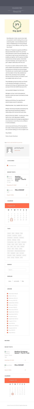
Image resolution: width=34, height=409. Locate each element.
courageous (10, 237)
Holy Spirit (15, 142)
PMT (8, 253)
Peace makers (10, 250)
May (11, 332)
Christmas (15, 235)
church (8, 142)
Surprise (17, 257)
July (11, 323)
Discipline (22, 237)
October (12, 316)
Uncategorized (20, 10)
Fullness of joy (10, 242)
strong (12, 257)
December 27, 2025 (11, 185)
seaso (14, 255)
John (16, 244)
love (15, 246)
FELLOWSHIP (19, 190)
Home (9, 10)
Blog (14, 10)
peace (20, 248)
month (9, 248)
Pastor (16, 248)
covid (11, 142)
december (16, 237)
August (9, 233)
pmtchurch (19, 148)
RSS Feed (7, 340)
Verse (21, 257)
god (15, 242)
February (14, 239)
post (17, 253)
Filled (18, 239)
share (9, 257)
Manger (22, 246)
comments (16, 281)
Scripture (9, 255)
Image (9, 244)
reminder (22, 253)
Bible (13, 233)
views (9, 281)
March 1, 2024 (10, 195)
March (12, 295)
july (8, 246)
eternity (9, 239)
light (12, 246)
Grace (19, 242)
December (13, 293)
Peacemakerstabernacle (20, 250)
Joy (18, 142)
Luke (18, 246)
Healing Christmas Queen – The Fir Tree (20, 179)
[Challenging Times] (17, 26)
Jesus (13, 244)
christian (9, 235)
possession (13, 253)
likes (23, 281)
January (12, 300)
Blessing (17, 233)
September (19, 255)
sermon (20, 142)
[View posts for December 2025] (24, 206)
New (13, 248)
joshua (20, 244)
